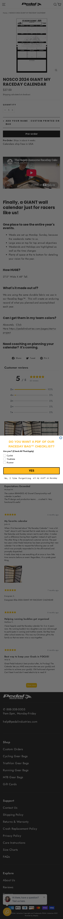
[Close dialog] (60, 438)
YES (31, 470)
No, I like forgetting (18, 478)
